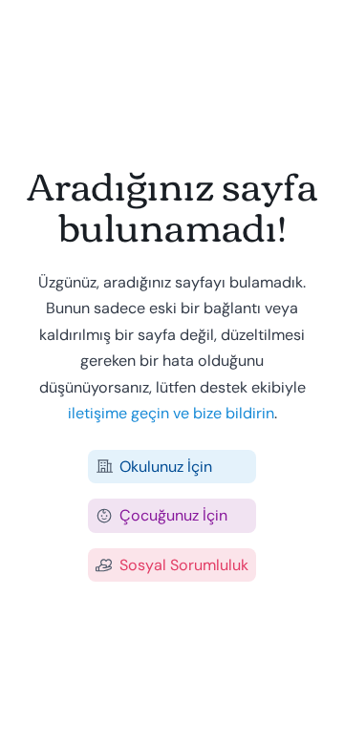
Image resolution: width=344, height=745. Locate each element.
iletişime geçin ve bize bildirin (171, 413)
